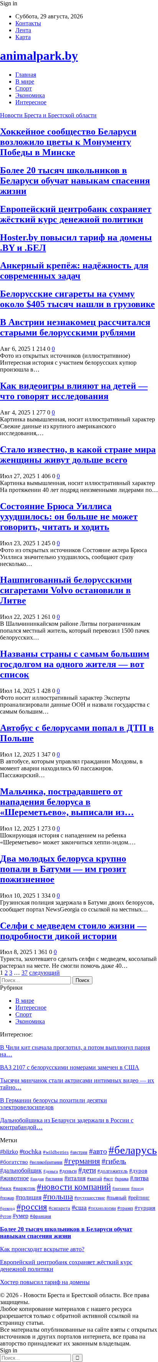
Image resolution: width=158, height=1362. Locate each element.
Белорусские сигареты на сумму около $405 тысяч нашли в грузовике (77, 299)
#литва (139, 1178)
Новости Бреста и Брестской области (48, 115)
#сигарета (59, 1208)
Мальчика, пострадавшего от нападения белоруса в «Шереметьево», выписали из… (67, 801)
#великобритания (46, 1162)
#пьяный (117, 1198)
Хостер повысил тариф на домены (45, 1282)
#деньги (68, 1171)
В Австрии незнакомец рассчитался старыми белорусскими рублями (75, 327)
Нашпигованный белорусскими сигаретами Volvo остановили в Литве (66, 590)
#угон (5, 1216)
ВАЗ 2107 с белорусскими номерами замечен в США (69, 1067)
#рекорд (7, 1208)
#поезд (137, 1188)
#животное (14, 1178)
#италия (75, 1178)
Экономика (30, 95)
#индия (37, 1179)
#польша (58, 1196)
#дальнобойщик (21, 1170)
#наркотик (24, 1188)
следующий (44, 972)
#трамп (125, 1208)
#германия (82, 1161)
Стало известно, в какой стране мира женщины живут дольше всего (78, 454)
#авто (98, 1151)
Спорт (23, 88)
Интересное (30, 102)
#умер (20, 1215)
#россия (31, 1207)
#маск (6, 1188)
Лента (23, 30)
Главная (25, 74)
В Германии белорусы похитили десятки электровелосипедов (53, 1103)
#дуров (138, 1171)
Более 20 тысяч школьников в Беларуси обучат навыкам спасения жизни (75, 180)
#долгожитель (112, 1171)
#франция (40, 1216)
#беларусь (133, 1150)
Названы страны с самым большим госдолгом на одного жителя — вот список (74, 664)
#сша (79, 1207)
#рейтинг (139, 1198)
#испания (54, 1178)
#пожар (7, 1198)
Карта (23, 37)
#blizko (9, 1151)
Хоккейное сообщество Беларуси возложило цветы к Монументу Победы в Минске (68, 142)
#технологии (102, 1208)
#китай (94, 1178)
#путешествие (89, 1198)
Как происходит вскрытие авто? (42, 1249)
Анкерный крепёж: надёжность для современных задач (74, 270)
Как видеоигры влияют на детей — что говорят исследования (74, 391)
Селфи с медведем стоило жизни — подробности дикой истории (73, 931)
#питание (121, 1188)
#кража (121, 1178)
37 (24, 972)
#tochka (30, 1151)
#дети (87, 1170)
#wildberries (56, 1152)
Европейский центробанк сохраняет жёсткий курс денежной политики (75, 214)
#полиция (28, 1197)
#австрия (78, 1152)
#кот (108, 1178)
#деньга (50, 1171)
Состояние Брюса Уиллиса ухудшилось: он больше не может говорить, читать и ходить (69, 516)
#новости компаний (74, 1187)
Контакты (28, 23)
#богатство (14, 1162)
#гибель (114, 1161)
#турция (145, 1208)
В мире (24, 81)
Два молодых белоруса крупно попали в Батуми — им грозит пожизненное (63, 869)
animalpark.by (39, 56)
